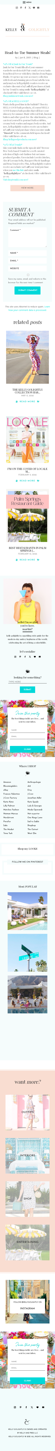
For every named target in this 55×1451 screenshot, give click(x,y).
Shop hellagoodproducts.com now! (20, 139)
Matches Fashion (11, 810)
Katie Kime (8, 802)
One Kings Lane (35, 818)
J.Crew (30, 794)
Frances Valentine (11, 794)
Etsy (30, 790)
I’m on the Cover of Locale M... (27, 470)
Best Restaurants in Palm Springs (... (27, 549)
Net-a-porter (34, 814)
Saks (5, 826)
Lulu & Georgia (35, 806)
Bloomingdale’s (10, 786)
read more (27, 402)
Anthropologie (34, 782)
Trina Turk (7, 833)
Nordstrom (8, 818)
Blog (35, 57)
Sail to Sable (33, 822)
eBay (5, 790)
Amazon (7, 782)
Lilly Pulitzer (9, 806)
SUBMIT (27, 690)
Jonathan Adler (35, 798)
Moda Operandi (35, 810)
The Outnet (33, 829)
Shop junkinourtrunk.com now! (18, 95)
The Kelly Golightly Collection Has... (27, 391)
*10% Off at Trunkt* (12, 144)
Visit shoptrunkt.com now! (15, 179)
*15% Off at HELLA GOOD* (16, 101)
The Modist (8, 829)
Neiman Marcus (10, 814)
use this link (18, 170)
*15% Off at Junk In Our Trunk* (18, 64)
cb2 (29, 786)
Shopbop (32, 826)
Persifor (7, 822)
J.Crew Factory (10, 798)
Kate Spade (33, 802)
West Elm (32, 833)
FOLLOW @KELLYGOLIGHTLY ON (28, 1302)
